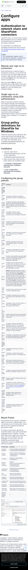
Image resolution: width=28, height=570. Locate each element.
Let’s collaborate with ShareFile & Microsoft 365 (15, 386)
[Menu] (2, 6)
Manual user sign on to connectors (12, 67)
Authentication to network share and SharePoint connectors (14, 30)
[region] (14, 561)
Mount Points (7, 417)
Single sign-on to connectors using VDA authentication (12, 96)
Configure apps (7, 10)
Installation (6, 148)
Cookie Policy (3, 559)
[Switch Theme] (26, 6)
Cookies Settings (14, 567)
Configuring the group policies (12, 179)
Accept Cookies (14, 564)
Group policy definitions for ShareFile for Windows (11, 127)
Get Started (21, 1)
